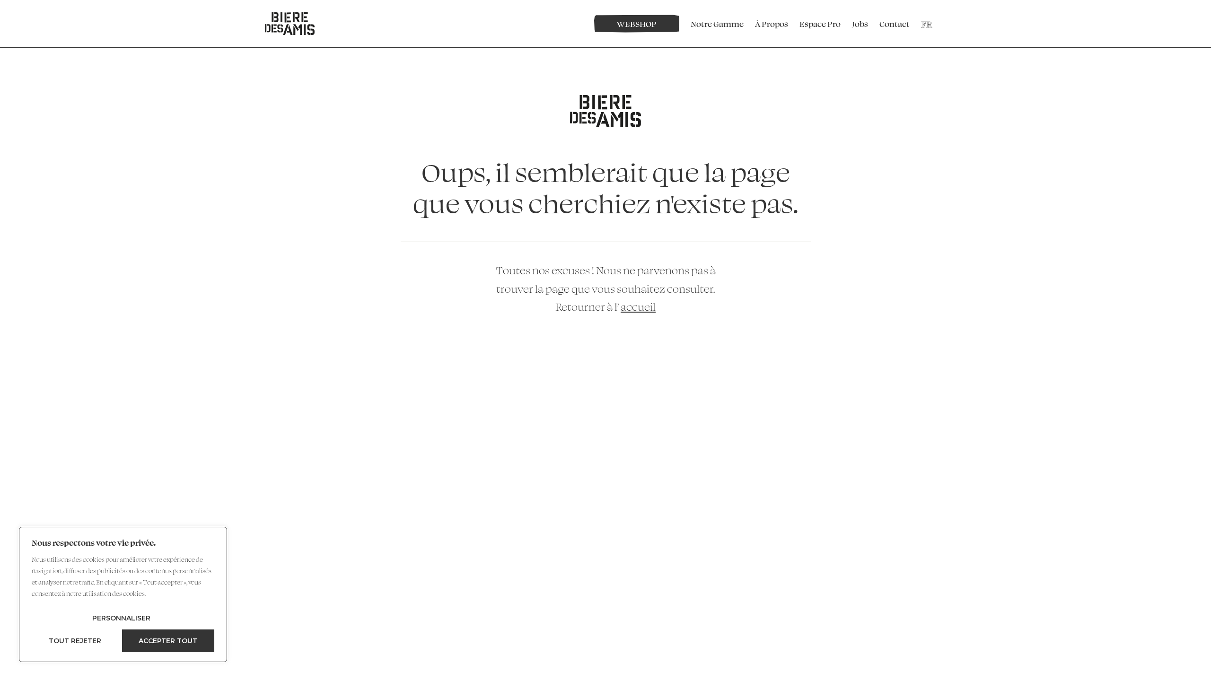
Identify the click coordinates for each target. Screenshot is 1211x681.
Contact (894, 23)
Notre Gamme (717, 23)
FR (926, 23)
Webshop (637, 23)
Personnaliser (121, 618)
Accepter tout (168, 641)
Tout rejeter (75, 641)
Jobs (860, 23)
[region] (123, 594)
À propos (771, 23)
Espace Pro (820, 23)
